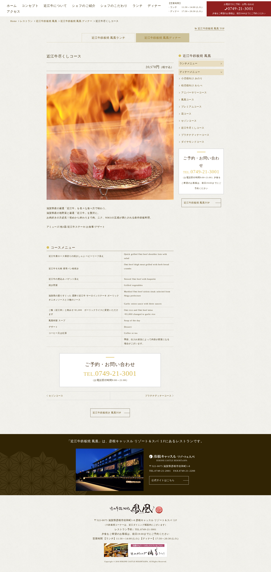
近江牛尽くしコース (192, 128)
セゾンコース (188, 120)
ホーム (12, 5)
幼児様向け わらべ (191, 85)
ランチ (138, 5)
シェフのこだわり (113, 5)
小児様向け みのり (191, 78)
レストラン (26, 21)
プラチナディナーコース (195, 135)
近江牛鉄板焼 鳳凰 (46, 21)
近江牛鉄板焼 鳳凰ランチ (108, 37)
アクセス (13, 11)
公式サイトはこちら (162, 480)
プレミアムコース (191, 106)
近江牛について (55, 5)
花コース (186, 113)
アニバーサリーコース (194, 92)
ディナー (154, 5)
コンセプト (30, 5)
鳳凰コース (187, 99)
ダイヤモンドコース (192, 141)
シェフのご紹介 (83, 5)
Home (13, 21)
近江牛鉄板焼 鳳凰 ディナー (76, 21)
